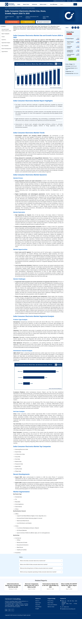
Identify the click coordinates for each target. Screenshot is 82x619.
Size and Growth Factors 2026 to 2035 (6, 30)
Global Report (70, 38)
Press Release (38, 606)
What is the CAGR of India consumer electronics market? (33, 564)
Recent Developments (6, 48)
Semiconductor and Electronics (14, 8)
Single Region (70, 41)
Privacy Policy (50, 600)
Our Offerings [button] (53, 4)
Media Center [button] (43, 4)
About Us (69, 0)
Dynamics (4, 39)
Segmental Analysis (6, 42)
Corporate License (69, 47)
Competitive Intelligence (70, 51)
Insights (37, 608)
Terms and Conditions (52, 604)
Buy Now (72, 59)
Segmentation (5, 51)
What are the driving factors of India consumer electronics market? (36, 568)
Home (18, 4)
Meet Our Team (51, 606)
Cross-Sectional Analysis (70, 55)
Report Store (26, 4)
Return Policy (50, 602)
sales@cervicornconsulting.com (59, 0)
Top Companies (5, 45)
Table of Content (28, 22)
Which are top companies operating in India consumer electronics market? (38, 572)
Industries (34, 4)
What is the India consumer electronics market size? (32, 560)
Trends (3, 36)
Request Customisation (44, 22)
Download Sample (13, 22)
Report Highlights (5, 33)
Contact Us (74, 0)
